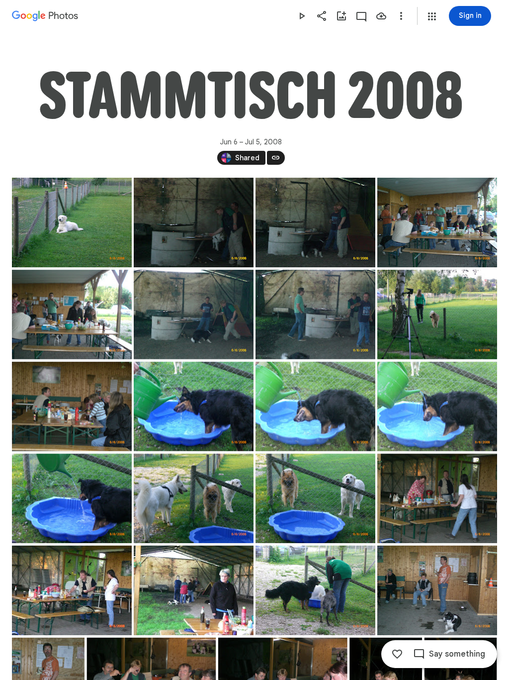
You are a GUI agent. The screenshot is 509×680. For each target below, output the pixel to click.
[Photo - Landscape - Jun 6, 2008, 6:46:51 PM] (194, 498)
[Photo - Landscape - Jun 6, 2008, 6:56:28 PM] (315, 590)
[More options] (401, 16)
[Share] (322, 16)
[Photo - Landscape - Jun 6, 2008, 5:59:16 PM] (72, 222)
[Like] (397, 654)
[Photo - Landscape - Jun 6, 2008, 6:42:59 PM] (194, 222)
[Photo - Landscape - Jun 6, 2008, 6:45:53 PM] (315, 407)
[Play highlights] (302, 16)
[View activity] (361, 16)
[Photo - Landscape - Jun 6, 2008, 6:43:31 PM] (437, 222)
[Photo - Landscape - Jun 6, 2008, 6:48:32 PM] (437, 498)
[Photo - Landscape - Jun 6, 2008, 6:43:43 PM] (72, 314)
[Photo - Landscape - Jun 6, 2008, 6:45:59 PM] (437, 407)
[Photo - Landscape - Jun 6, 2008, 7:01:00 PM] (437, 590)
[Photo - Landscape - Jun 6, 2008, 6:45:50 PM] (194, 407)
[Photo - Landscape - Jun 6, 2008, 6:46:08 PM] (72, 498)
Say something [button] (457, 654)
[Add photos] (341, 16)
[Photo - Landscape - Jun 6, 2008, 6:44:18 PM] (315, 314)
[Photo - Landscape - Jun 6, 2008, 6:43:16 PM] (315, 222)
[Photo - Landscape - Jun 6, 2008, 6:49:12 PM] (72, 590)
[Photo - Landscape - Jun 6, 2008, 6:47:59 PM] (315, 498)
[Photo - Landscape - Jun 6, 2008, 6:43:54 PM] (194, 314)
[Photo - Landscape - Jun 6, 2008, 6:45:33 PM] (72, 407)
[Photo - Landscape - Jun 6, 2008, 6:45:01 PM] (437, 314)
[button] (432, 16)
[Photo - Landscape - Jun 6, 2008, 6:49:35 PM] (194, 590)
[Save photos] (381, 16)
